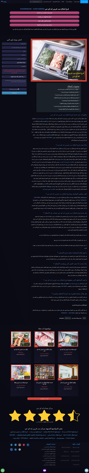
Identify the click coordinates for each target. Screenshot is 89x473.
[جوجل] (11, 449)
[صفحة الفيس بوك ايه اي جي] (11, 444)
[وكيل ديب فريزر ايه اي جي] (21, 339)
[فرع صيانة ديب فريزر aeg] (21, 372)
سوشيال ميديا (69, 1)
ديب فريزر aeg (66, 451)
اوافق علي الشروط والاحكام (13, 89)
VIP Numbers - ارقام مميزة (20, 438)
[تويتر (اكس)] (15, 444)
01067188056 (38, 9)
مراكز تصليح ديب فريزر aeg (66, 447)
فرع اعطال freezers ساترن (55, 435)
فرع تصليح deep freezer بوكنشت (51, 432)
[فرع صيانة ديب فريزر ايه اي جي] (68, 339)
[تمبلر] (27, 444)
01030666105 (26, 9)
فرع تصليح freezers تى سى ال (70, 432)
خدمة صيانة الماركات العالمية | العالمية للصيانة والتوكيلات (31, 435)
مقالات (62, 1)
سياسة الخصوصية (56, 1)
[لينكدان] (15, 449)
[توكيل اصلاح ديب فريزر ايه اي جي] (68, 372)
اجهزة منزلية (76, 1)
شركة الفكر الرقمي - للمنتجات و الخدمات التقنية (42, 438)
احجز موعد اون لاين (47, 1)
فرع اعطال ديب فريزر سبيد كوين (19, 432)
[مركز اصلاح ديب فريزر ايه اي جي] (44, 339)
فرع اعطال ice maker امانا (70, 435)
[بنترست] (23, 444)
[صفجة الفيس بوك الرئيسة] (19, 449)
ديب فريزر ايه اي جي (76, 464)
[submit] (30, 1)
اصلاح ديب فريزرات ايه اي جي (67, 162)
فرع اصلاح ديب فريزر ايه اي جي (61, 115)
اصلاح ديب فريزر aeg (76, 447)
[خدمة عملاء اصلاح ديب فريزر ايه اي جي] (44, 372)
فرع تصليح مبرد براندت (35, 432)
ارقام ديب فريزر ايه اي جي (75, 460)
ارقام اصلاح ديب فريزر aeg (75, 451)
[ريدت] (19, 444)
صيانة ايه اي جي (84, 1)
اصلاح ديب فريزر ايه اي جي (42, 118)
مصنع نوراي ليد (60, 438)
